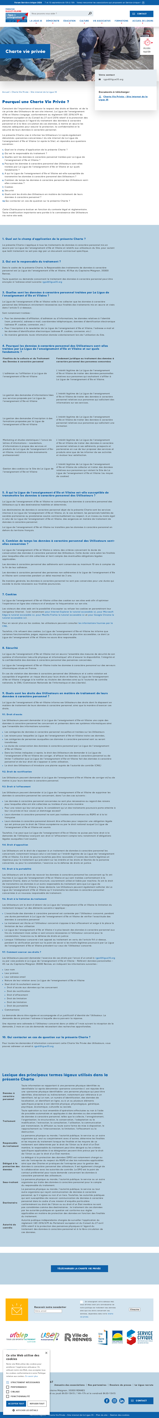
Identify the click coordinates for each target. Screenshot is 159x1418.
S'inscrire (134, 1309)
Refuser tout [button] (37, 1403)
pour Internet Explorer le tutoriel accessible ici (70, 611)
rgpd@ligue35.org (113, 79)
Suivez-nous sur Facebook (106, 1400)
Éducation (69, 21)
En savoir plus (31, 1376)
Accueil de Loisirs (142, 21)
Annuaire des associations (69, 1385)
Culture (84, 21)
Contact (142, 14)
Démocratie (52, 21)
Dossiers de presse (120, 1385)
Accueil (6, 92)
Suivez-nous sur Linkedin (122, 1400)
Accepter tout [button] (16, 1403)
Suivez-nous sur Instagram (114, 1400)
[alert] (26, 1382)
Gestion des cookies (119, 1415)
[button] (26, 1410)
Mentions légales (38, 1415)
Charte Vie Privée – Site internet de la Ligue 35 (71, 1415)
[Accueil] (17, 17)
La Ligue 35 (36, 21)
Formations (121, 21)
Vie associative (102, 21)
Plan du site (101, 1415)
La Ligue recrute (144, 1385)
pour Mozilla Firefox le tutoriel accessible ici (60, 614)
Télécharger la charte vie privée (79, 1268)
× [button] (46, 1353)
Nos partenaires (97, 1385)
